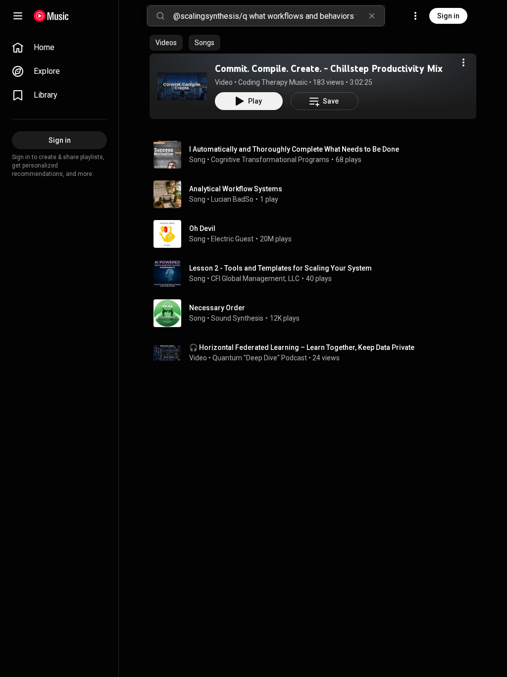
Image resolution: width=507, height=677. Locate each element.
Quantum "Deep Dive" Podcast (259, 358)
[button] (182, 86)
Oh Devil (202, 228)
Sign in (448, 16)
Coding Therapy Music (272, 82)
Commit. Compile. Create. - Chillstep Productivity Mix (329, 68)
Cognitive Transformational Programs (270, 160)
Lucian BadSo (232, 199)
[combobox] (278, 16)
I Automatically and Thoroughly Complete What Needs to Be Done (294, 149)
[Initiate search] (160, 16)
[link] (59, 47)
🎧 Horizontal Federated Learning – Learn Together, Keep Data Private (301, 347)
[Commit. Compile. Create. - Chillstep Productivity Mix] (182, 86)
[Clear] (372, 16)
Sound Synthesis (237, 318)
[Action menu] (463, 62)
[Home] (51, 16)
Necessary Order (217, 308)
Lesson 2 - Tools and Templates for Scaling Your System (280, 268)
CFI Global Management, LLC (255, 278)
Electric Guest (232, 239)
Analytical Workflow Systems (235, 189)
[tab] (166, 43)
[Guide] (18, 16)
